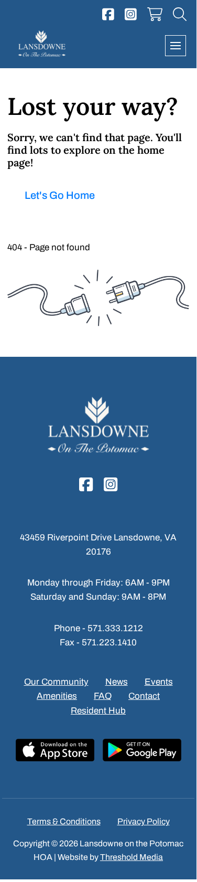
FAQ (103, 696)
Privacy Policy (143, 821)
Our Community (56, 682)
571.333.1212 (115, 628)
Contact (144, 696)
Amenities (57, 696)
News (116, 682)
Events (159, 682)
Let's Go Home (60, 195)
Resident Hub (98, 711)
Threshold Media (131, 857)
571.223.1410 (109, 642)
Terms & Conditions (64, 821)
